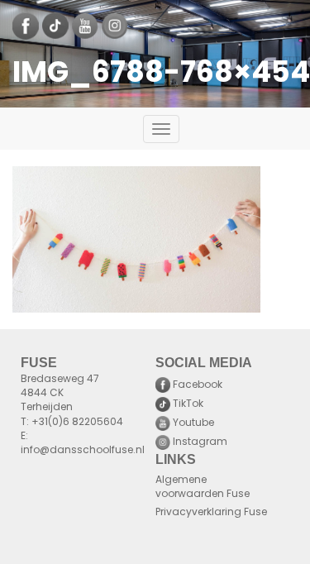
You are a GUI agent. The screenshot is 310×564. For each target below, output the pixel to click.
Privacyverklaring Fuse (211, 513)
